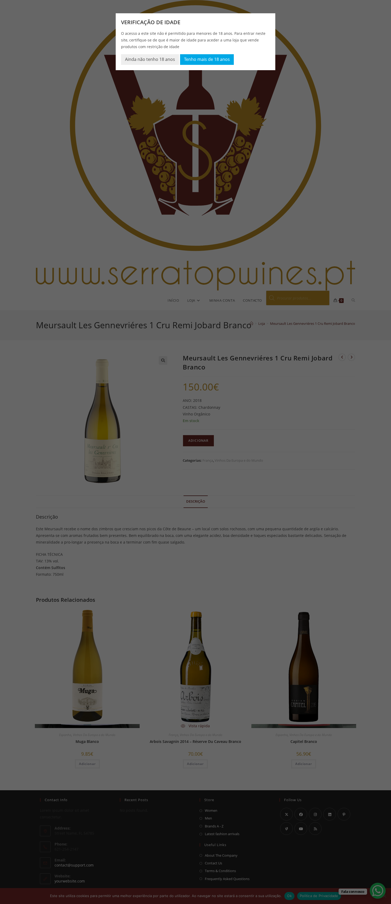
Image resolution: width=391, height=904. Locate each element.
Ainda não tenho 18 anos (150, 59)
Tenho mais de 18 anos (207, 59)
